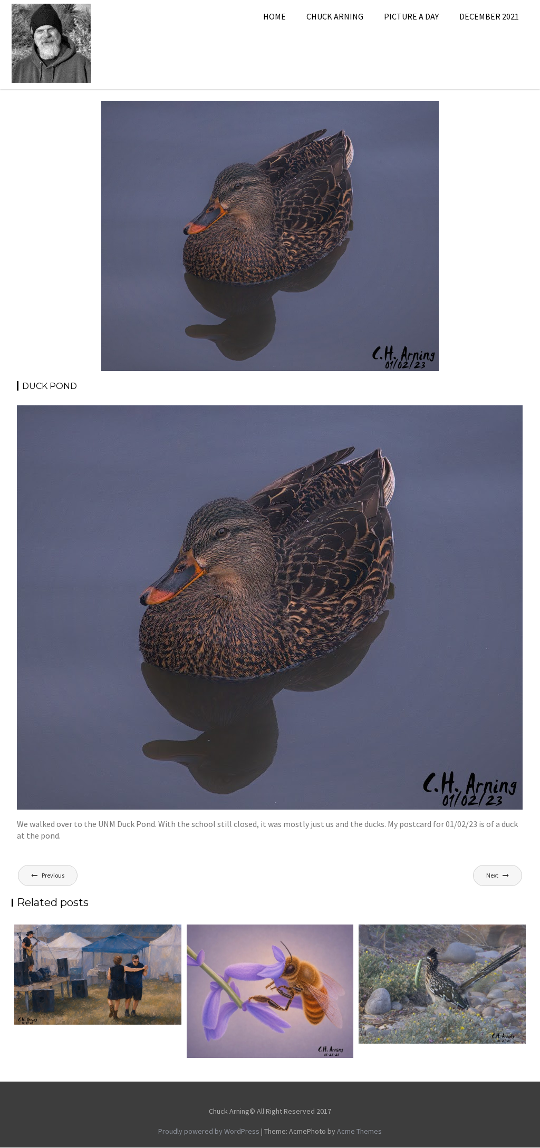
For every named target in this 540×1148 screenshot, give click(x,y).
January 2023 (352, 114)
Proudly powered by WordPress (208, 1131)
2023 (316, 114)
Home (274, 16)
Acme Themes (359, 1131)
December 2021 (489, 16)
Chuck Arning (334, 16)
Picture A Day (411, 16)
